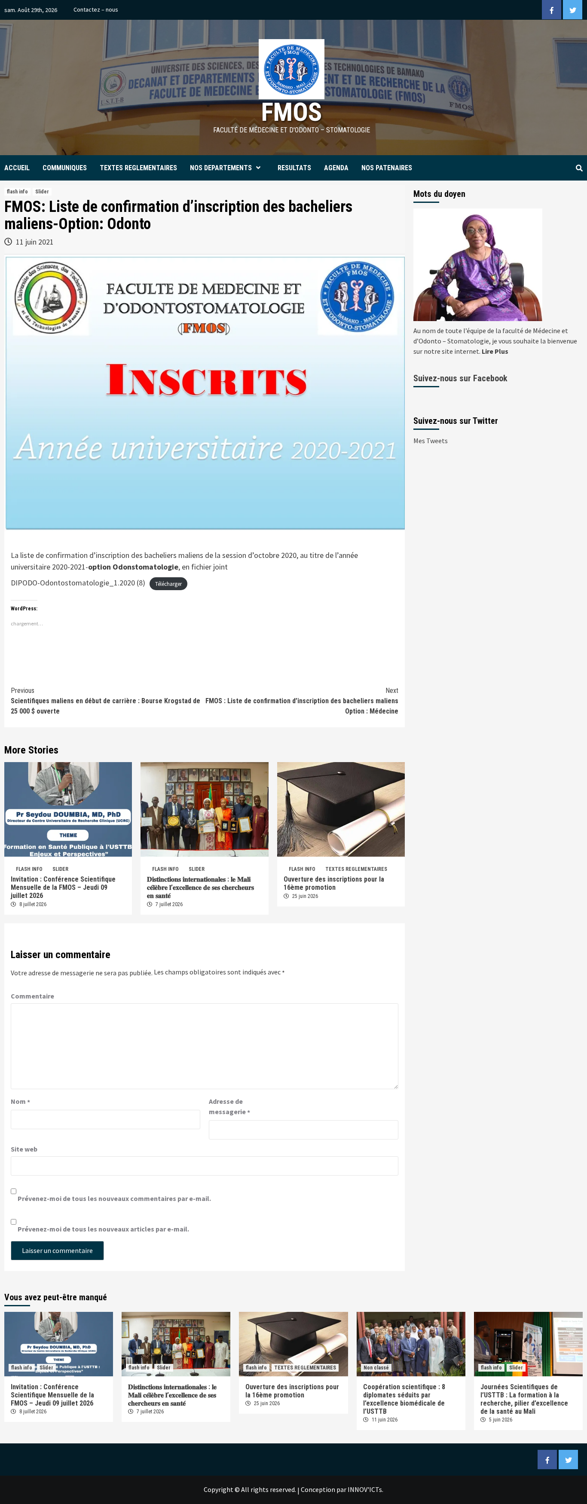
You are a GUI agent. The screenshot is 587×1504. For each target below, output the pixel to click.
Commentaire (32, 996)
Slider (42, 192)
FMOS (291, 112)
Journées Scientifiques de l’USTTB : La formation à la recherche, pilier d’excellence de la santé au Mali (524, 1399)
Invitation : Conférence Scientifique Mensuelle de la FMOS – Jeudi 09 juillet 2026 (63, 887)
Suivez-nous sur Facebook (460, 378)
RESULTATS (294, 168)
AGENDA (336, 168)
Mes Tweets (430, 440)
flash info (17, 192)
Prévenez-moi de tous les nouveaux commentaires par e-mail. (114, 1198)
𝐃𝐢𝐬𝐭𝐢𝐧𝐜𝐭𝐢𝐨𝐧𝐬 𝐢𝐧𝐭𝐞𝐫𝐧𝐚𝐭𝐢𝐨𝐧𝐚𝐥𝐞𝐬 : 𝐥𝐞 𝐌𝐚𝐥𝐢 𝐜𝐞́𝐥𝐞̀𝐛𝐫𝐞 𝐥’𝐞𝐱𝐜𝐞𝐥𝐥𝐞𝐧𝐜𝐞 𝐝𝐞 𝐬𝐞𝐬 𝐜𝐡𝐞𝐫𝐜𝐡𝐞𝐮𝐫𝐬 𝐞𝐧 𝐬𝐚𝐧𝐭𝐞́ (200, 887)
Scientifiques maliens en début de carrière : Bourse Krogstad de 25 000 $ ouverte (105, 700)
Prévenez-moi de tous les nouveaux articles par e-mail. (103, 1229)
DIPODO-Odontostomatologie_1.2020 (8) (78, 583)
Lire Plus (495, 351)
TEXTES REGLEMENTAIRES (138, 168)
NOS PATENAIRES (386, 168)
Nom (20, 1101)
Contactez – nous (95, 9)
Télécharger (168, 583)
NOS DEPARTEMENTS (221, 168)
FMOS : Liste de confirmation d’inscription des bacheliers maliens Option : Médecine (301, 700)
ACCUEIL (17, 168)
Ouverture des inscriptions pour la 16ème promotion (334, 883)
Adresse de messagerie (229, 1107)
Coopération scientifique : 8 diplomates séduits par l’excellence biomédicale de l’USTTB (404, 1399)
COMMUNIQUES (65, 168)
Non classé (376, 1368)
